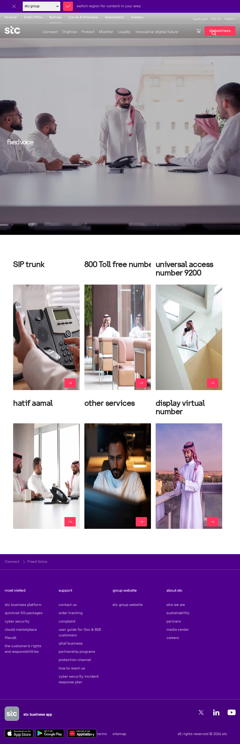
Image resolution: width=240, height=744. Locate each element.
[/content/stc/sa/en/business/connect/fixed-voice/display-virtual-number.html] (212, 521)
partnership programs (77, 651)
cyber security (17, 621)
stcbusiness (220, 30)
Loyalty (124, 32)
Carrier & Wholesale (83, 17)
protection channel (75, 660)
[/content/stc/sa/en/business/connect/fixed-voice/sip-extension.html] (70, 383)
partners (173, 621)
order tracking (70, 613)
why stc (216, 19)
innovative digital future (156, 32)
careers (172, 637)
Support (230, 19)
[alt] (117, 337)
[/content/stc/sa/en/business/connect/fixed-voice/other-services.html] (141, 521)
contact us (68, 604)
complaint (67, 621)
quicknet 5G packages (23, 613)
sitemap (119, 734)
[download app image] (21, 733)
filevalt (10, 637)
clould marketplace (21, 629)
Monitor (106, 32)
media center (177, 629)
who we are (175, 604)
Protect (88, 32)
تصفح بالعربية (200, 19)
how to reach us (72, 668)
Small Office (33, 17)
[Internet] (46, 476)
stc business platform (23, 604)
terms (101, 734)
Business (55, 17)
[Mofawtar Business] (46, 337)
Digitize (70, 32)
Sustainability (114, 17)
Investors (137, 17)
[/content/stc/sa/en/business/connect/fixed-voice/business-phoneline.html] (70, 521)
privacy (84, 734)
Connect (50, 32)
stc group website (127, 604)
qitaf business (71, 643)
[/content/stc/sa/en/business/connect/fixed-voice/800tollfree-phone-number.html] (141, 383)
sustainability (178, 613)
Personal (11, 17)
